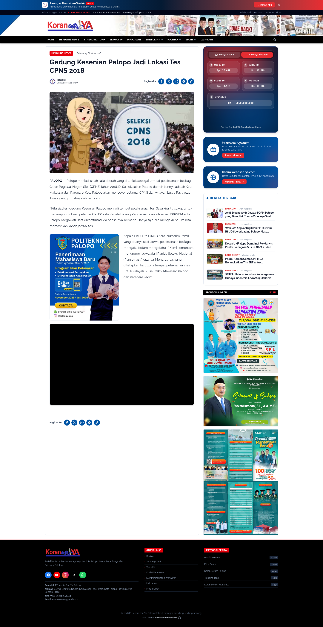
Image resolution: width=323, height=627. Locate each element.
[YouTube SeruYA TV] (56, 575)
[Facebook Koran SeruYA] (48, 575)
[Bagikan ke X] (169, 81)
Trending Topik (211, 578)
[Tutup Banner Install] (279, 5)
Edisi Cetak (245, 12)
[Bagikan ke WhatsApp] (176, 81)
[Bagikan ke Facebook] (161, 81)
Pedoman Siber (273, 12)
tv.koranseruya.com (235, 143)
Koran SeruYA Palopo (215, 571)
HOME (50, 39)
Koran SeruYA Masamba (216, 584)
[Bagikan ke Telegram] (184, 81)
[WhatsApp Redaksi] (82, 575)
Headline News (61, 53)
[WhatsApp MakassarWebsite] (179, 618)
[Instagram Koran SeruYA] (65, 575)
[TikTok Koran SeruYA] (74, 575)
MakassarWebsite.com (166, 618)
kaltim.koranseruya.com (238, 172)
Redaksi (258, 12)
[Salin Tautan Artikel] (191, 81)
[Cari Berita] (274, 39)
